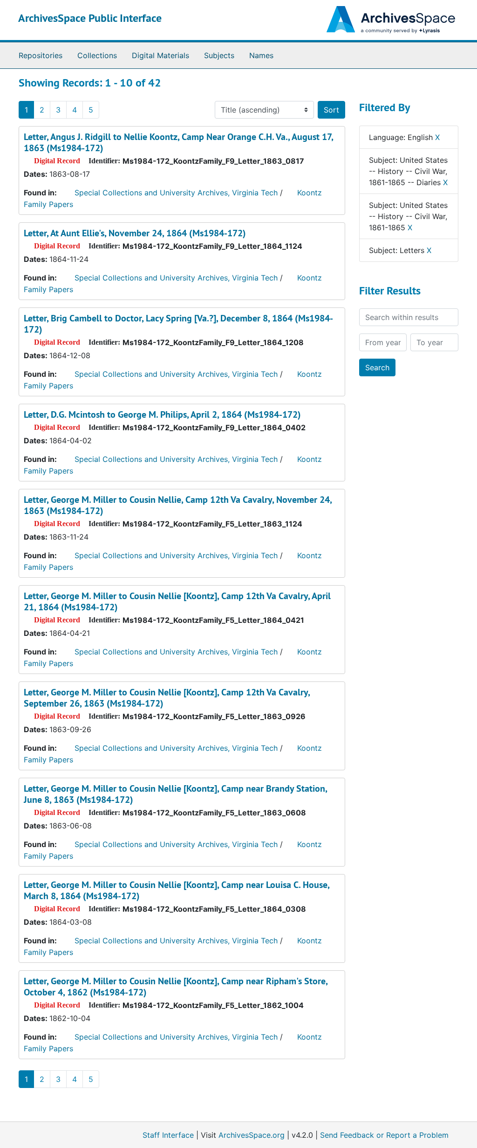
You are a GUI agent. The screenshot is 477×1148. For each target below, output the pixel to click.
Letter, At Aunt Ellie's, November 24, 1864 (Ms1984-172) (135, 233)
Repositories (40, 55)
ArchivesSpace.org (251, 1135)
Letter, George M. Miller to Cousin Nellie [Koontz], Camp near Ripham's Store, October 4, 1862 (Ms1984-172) (175, 986)
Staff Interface (168, 1135)
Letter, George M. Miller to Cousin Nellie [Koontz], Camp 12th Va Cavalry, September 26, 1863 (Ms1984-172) (167, 697)
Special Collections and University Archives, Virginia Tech (176, 192)
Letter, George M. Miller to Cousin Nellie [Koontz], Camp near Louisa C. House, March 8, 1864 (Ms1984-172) (176, 890)
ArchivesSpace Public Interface (90, 18)
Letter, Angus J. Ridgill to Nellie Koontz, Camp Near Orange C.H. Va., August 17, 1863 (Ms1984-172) (178, 142)
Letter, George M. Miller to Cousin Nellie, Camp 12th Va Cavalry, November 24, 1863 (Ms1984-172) (178, 505)
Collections (97, 55)
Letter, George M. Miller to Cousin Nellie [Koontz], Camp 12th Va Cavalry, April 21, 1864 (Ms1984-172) (177, 601)
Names (261, 55)
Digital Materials (160, 55)
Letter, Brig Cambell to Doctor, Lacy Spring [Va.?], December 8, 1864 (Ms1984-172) (178, 323)
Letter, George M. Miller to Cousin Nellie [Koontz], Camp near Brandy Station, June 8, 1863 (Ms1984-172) (175, 794)
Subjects (219, 55)
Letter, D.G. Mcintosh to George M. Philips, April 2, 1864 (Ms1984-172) (162, 414)
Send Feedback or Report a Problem (384, 1135)
